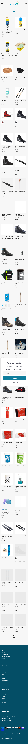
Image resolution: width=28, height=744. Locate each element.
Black (16, 122)
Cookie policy (17, 733)
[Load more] (14, 636)
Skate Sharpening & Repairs (8, 716)
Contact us (4, 665)
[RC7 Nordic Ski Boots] (20, 322)
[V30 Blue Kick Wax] (7, 458)
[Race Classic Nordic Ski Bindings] (20, 161)
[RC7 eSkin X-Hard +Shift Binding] (20, 597)
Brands (3, 685)
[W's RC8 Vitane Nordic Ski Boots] (20, 229)
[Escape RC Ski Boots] (20, 550)
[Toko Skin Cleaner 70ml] (20, 22)
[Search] (22, 3)
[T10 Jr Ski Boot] (20, 114)
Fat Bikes (3, 694)
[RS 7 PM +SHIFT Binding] (7, 620)
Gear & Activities (5, 680)
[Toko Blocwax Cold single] (20, 46)
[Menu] (2, 3)
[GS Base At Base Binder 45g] (20, 275)
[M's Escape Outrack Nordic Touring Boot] (7, 322)
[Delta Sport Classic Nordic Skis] (7, 207)
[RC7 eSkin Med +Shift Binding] (7, 597)
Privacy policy (10, 733)
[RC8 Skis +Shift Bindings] (20, 575)
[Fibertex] (7, 275)
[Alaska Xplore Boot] (7, 114)
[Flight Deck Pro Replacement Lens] (7, 501)
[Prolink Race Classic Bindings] (7, 575)
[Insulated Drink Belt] (20, 390)
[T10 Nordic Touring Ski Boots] (20, 139)
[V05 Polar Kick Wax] (7, 479)
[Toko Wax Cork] (7, 70)
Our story (3, 650)
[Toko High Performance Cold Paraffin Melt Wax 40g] (7, 46)
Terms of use (4, 733)
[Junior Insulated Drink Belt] (20, 70)
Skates (3, 707)
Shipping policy (5, 654)
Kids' (2, 676)
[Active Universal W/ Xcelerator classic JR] (20, 252)
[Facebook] (11, 382)
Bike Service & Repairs (6, 720)
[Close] (26, 359)
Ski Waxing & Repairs (6, 718)
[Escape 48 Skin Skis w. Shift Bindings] (20, 501)
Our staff (3, 652)
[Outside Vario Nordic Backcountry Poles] (20, 344)
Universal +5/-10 (9, 305)
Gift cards (3, 660)
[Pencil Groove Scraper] (7, 412)
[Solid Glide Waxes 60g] (7, 297)
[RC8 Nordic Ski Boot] (7, 252)
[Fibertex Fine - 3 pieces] (7, 435)
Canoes (3, 696)
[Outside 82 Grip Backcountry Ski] (7, 344)
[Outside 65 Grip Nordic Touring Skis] (20, 297)
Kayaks (3, 698)
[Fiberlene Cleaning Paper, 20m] (20, 435)
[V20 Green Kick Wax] (20, 458)
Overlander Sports (8, 738)
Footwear (3, 678)
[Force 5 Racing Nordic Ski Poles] (20, 184)
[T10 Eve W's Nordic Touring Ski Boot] (7, 139)
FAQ (2, 663)
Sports (3, 682)
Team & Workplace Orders (7, 714)
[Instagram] (14, 382)
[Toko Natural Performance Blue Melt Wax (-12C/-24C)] (7, 22)
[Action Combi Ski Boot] (7, 161)
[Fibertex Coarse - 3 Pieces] (20, 412)
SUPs (2, 700)
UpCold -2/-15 (2, 305)
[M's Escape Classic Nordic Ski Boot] (7, 390)
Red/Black (2, 122)
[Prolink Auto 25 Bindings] (20, 528)
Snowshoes (4, 702)
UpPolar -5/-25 (6, 305)
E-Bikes (3, 692)
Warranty (3, 658)
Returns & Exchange (6, 656)
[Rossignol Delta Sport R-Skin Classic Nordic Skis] (7, 229)
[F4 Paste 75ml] (7, 93)
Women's (3, 672)
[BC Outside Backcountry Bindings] (7, 528)
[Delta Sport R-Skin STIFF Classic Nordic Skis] (20, 207)
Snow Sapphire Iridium (6, 509)
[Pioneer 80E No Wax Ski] (20, 93)
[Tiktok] (17, 382)
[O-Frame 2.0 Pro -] (20, 620)
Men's (2, 674)
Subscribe (14, 378)
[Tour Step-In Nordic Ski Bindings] (7, 184)
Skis (2, 704)
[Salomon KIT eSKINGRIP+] (7, 550)
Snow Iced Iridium (2, 509)
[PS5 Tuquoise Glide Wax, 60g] (20, 479)
